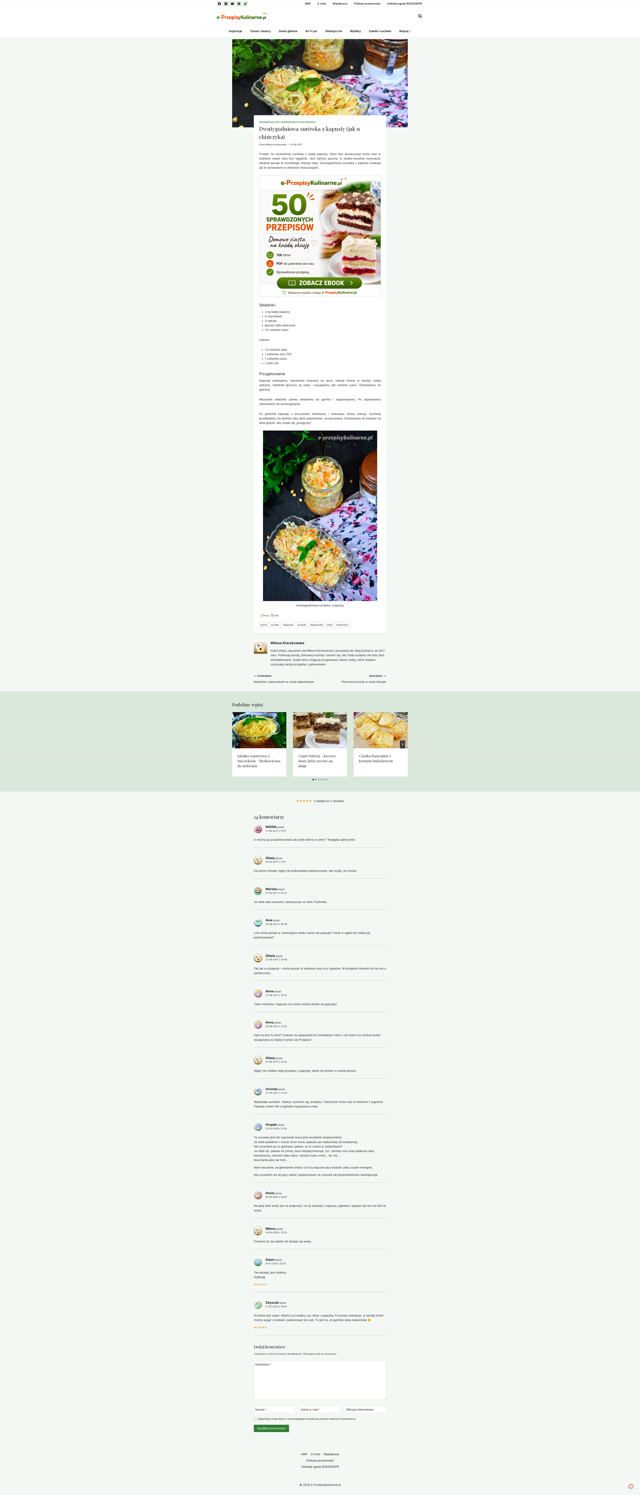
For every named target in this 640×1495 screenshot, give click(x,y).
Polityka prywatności (367, 3)
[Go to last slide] (237, 744)
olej (329, 625)
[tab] (313, 779)
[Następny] (402, 744)
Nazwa (261, 1409)
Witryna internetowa (359, 1409)
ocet (264, 625)
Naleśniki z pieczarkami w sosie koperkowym (284, 679)
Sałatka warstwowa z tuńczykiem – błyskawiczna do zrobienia (259, 761)
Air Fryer (311, 31)
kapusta (288, 625)
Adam (270, 1260)
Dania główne (288, 31)
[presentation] (259, 730)
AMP (308, 3)
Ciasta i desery (260, 31)
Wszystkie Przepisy (304, 122)
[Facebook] (219, 3)
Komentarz (263, 1364)
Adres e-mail (310, 1409)
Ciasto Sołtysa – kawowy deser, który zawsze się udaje (317, 761)
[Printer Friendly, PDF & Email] (269, 615)
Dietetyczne (333, 31)
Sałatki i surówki (380, 31)
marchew (342, 625)
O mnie (321, 3)
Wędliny (355, 31)
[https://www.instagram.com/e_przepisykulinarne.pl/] (226, 3)
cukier (275, 625)
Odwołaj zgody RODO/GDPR (404, 3)
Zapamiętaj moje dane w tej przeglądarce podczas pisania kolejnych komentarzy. (307, 1418)
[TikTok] (245, 3)
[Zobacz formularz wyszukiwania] (420, 16)
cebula (302, 625)
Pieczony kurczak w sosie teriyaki (364, 679)
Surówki (264, 122)
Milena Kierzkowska (276, 144)
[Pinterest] (239, 3)
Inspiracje (235, 31)
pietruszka (316, 625)
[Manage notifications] (631, 1486)
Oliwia (270, 858)
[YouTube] (232, 3)
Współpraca (340, 3)
